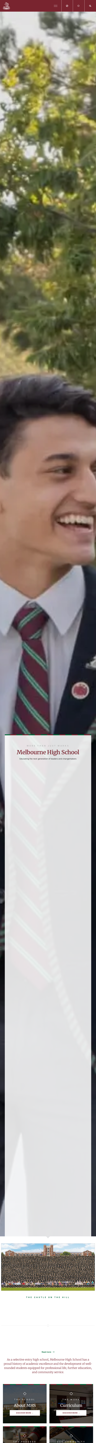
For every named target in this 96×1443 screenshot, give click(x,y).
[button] (90, 6)
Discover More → (24, 1413)
